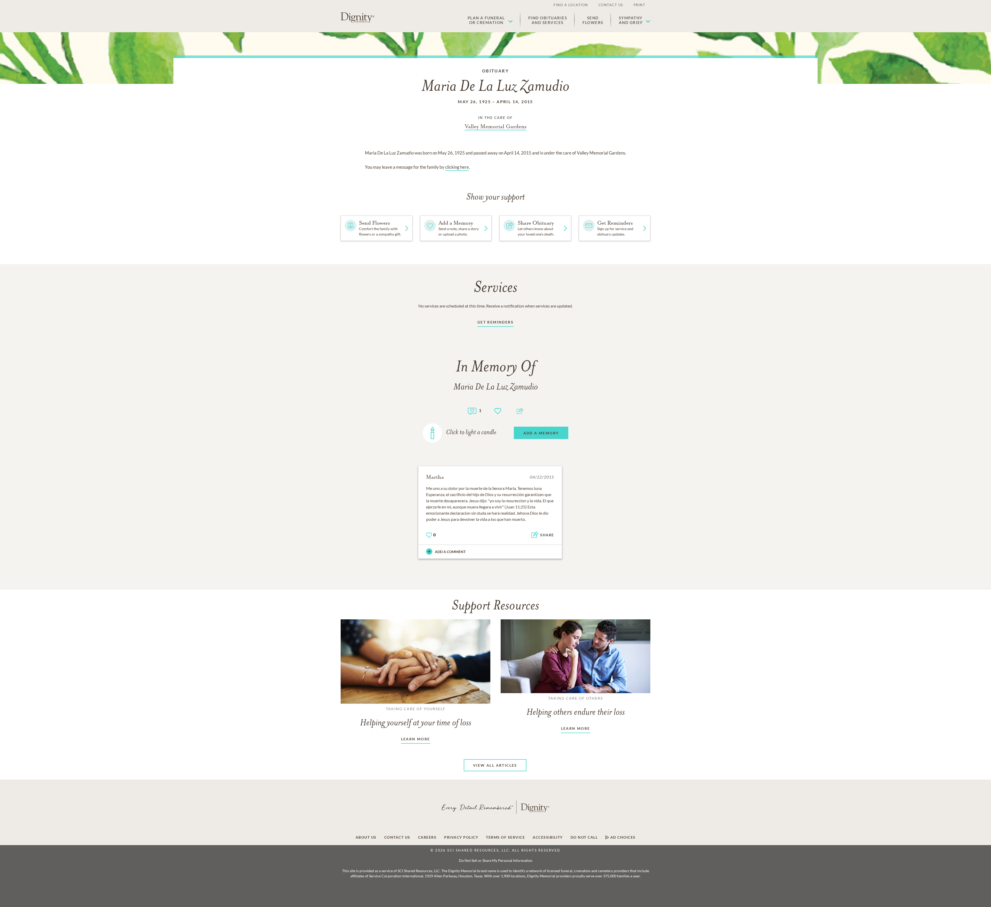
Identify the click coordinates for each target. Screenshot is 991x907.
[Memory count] (472, 411)
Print (639, 5)
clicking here (457, 167)
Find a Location (571, 5)
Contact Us (610, 5)
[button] (490, 20)
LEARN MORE (415, 739)
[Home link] (357, 17)
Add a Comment (450, 551)
